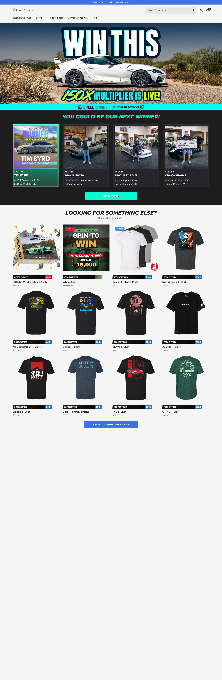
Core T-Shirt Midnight (76, 411)
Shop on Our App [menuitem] (22, 17)
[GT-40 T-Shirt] (185, 377)
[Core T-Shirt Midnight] (86, 377)
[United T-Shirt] (86, 313)
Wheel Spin (69, 281)
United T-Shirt (71, 346)
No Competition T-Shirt (26, 346)
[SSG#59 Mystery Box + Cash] (36, 248)
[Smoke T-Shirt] (36, 377)
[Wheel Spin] (86, 248)
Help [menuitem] (95, 17)
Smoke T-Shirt (21, 411)
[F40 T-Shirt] (136, 377)
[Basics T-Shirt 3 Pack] (136, 248)
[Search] (193, 10)
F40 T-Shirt (119, 411)
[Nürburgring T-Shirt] (185, 248)
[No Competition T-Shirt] (36, 313)
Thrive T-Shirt (121, 346)
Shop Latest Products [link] (110, 218)
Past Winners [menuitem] (56, 17)
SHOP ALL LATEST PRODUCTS (111, 424)
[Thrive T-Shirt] (136, 313)
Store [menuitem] (39, 17)
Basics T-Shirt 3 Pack (125, 281)
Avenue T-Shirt (171, 346)
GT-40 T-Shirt (170, 411)
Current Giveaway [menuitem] (78, 17)
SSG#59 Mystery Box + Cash (30, 281)
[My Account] (201, 10)
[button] (111, 196)
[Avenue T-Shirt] (185, 313)
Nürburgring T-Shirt (174, 281)
